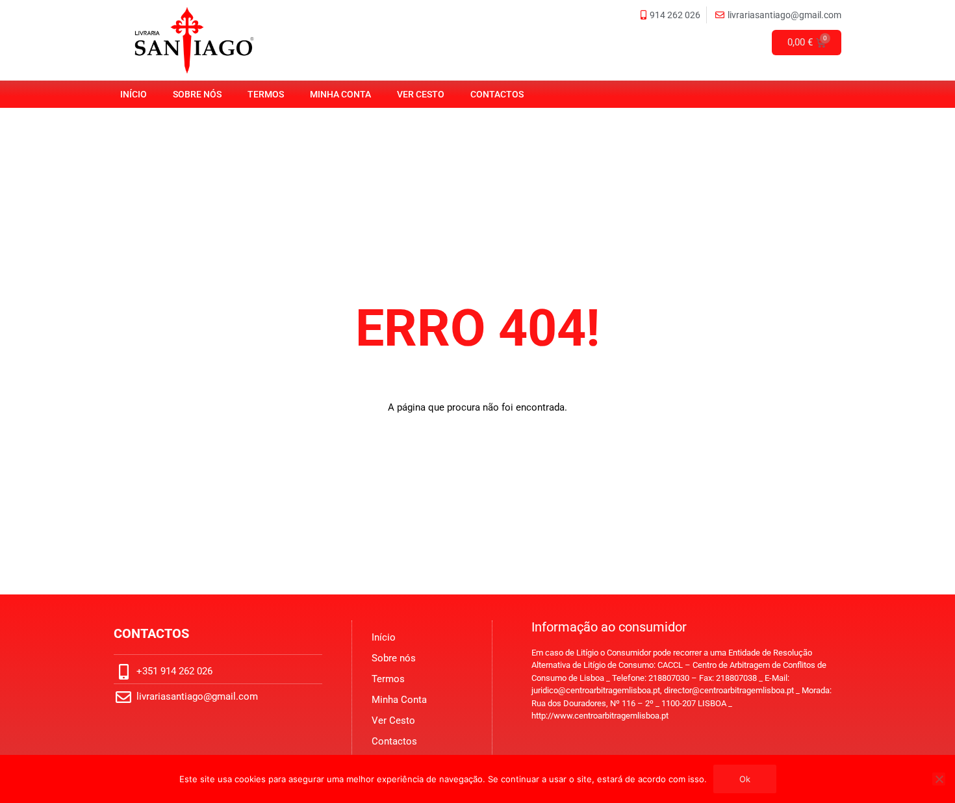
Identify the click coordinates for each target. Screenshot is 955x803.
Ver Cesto (420, 94)
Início (133, 94)
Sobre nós (197, 94)
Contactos (497, 94)
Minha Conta (340, 94)
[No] (938, 778)
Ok (744, 779)
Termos (266, 94)
